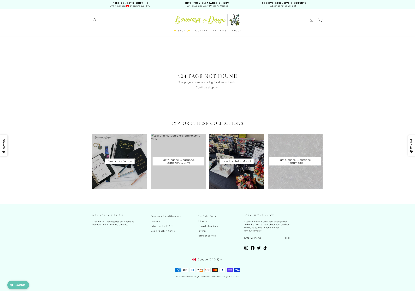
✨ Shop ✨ (181, 30)
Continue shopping (207, 87)
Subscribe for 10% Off (163, 226)
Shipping (202, 221)
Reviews (219, 30)
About (236, 30)
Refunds (202, 230)
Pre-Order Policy (207, 216)
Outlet (201, 30)
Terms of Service (207, 235)
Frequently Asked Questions (166, 216)
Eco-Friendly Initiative (163, 230)
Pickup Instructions (208, 226)
